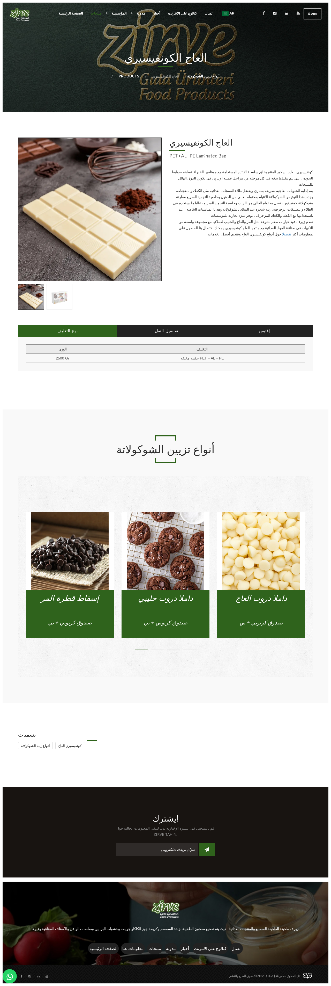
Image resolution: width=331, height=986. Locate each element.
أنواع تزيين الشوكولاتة (203, 76)
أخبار (156, 13)
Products (129, 76)
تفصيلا (287, 234)
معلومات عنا (133, 948)
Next (169, 295)
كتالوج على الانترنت (182, 13)
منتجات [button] (96, 13)
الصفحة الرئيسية (70, 13)
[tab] (67, 331)
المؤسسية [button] (119, 13)
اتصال (209, 13)
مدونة (141, 13)
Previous (10, 295)
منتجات (154, 948)
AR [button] (231, 13)
